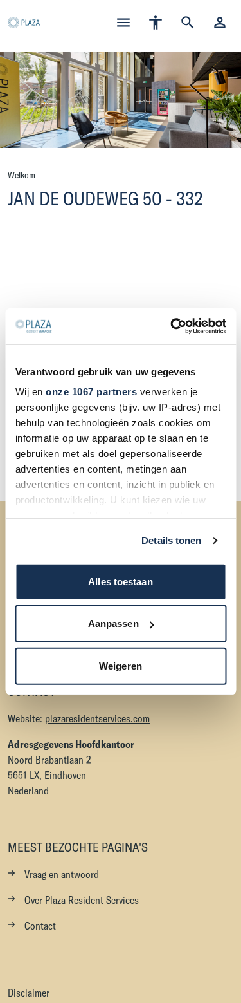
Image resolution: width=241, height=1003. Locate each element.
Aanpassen (113, 623)
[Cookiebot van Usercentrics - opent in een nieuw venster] (171, 326)
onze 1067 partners (91, 391)
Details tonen (171, 540)
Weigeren (120, 665)
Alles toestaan (120, 581)
